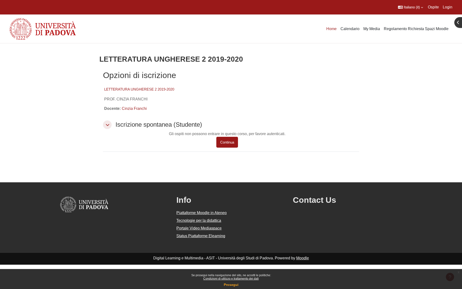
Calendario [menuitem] (349, 29)
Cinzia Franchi (134, 108)
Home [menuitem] (331, 29)
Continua (227, 142)
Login (447, 7)
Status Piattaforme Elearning (200, 236)
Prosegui (231, 285)
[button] (410, 7)
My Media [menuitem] (371, 29)
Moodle (302, 258)
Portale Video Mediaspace (199, 228)
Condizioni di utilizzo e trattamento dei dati (231, 278)
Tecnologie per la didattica (198, 220)
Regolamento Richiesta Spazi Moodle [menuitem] (416, 29)
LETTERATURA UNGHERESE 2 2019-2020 (139, 89)
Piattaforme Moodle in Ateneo (201, 213)
